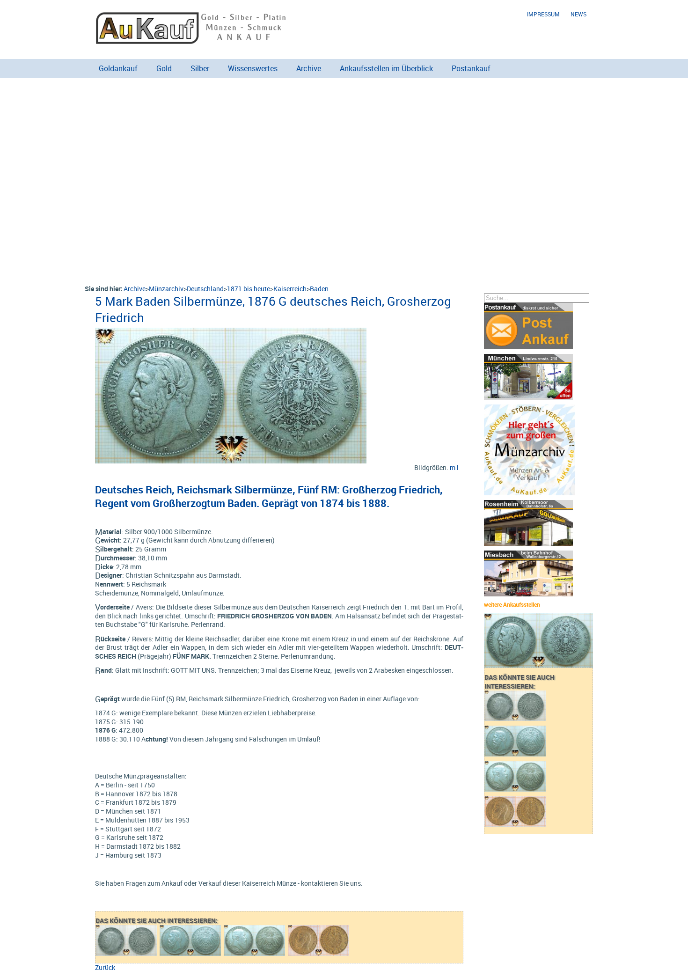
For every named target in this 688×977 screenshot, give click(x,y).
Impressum (543, 14)
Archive (308, 68)
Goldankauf (118, 68)
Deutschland (205, 288)
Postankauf (471, 68)
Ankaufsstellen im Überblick (386, 68)
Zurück (105, 967)
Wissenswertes (253, 68)
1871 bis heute (248, 288)
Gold (164, 68)
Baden (319, 288)
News (578, 14)
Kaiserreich (290, 288)
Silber (199, 68)
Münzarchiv (166, 288)
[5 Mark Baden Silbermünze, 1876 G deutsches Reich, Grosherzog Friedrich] (230, 332)
